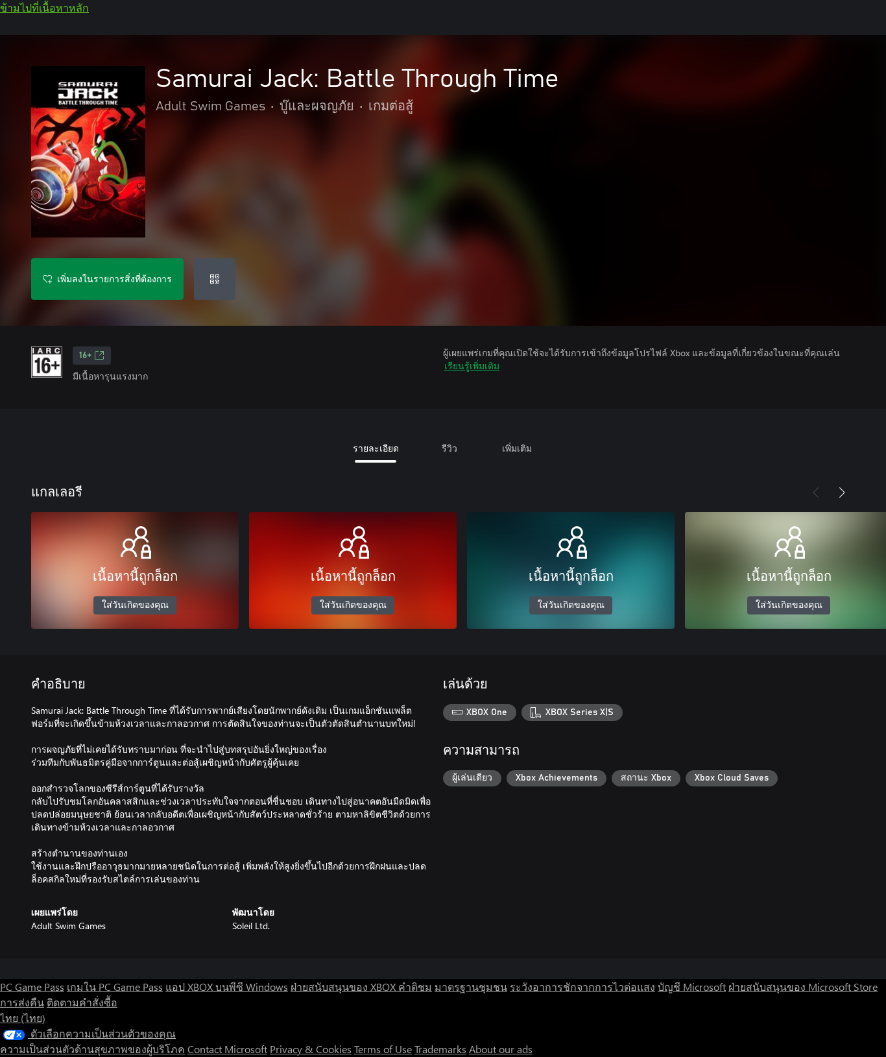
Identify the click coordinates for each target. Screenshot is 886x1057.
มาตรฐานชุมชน (471, 986)
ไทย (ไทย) (22, 1018)
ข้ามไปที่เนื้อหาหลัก (44, 7)
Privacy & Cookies (311, 1049)
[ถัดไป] (842, 492)
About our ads (501, 1049)
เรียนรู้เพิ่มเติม (471, 365)
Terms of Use (383, 1049)
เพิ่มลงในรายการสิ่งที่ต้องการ (114, 279)
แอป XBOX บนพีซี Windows (226, 986)
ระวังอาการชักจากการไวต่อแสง (582, 986)
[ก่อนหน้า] (816, 492)
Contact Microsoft (227, 1049)
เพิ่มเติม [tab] (517, 448)
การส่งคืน (22, 1002)
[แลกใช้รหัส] (214, 279)
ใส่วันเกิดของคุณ (135, 605)
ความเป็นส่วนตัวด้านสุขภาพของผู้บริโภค (92, 1049)
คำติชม (415, 986)
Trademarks (440, 1049)
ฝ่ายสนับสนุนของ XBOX (344, 986)
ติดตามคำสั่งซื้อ (82, 1002)
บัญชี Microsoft (692, 986)
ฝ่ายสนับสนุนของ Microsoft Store (803, 986)
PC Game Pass (32, 986)
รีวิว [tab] (449, 448)
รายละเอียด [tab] (376, 448)
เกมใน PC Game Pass (115, 986)
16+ (85, 355)
